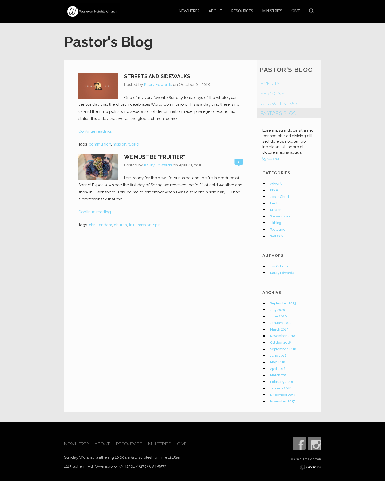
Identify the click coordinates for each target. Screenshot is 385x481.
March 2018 (279, 375)
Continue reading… (95, 131)
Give (296, 11)
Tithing (275, 223)
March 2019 (279, 329)
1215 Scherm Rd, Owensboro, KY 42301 (99, 466)
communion (100, 144)
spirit (157, 224)
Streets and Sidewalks (157, 76)
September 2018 (283, 349)
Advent (276, 184)
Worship (276, 236)
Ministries (272, 11)
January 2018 (281, 388)
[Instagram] (314, 443)
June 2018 (278, 355)
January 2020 (281, 323)
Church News (279, 103)
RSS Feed (272, 158)
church (120, 224)
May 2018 (277, 362)
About (215, 11)
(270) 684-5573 (152, 466)
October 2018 (280, 342)
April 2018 (277, 369)
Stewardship (280, 216)
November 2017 (282, 401)
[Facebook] (299, 443)
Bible (274, 190)
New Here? (189, 11)
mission (119, 144)
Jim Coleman (280, 266)
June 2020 (278, 316)
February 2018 (281, 382)
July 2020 (277, 310)
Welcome (277, 229)
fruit (132, 224)
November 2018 (282, 336)
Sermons (272, 93)
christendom (100, 224)
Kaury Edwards (158, 84)
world (133, 144)
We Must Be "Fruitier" (154, 157)
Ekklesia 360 (310, 467)
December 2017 (282, 395)
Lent (273, 203)
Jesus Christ (279, 197)
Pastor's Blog (278, 113)
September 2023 (283, 303)
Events (270, 83)
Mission (276, 210)
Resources (242, 11)
